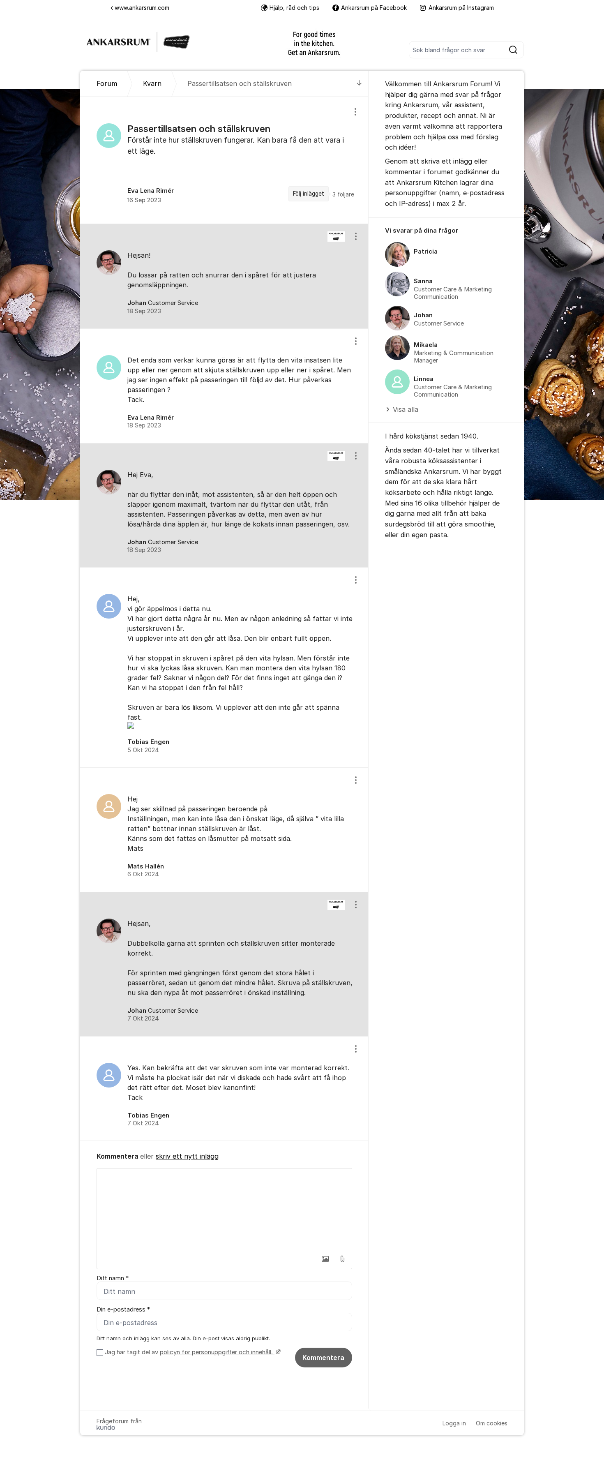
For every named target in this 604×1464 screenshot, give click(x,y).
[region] (224, 160)
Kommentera (323, 1357)
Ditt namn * (113, 1278)
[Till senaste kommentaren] (359, 83)
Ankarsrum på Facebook (374, 7)
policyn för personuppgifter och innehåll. (217, 1352)
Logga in (454, 1423)
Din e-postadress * (123, 1309)
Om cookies (491, 1423)
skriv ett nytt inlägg (187, 1156)
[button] (325, 1259)
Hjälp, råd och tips (294, 7)
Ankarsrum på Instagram (461, 7)
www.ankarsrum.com (142, 7)
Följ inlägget (308, 193)
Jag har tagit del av (188, 1352)
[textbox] (224, 1209)
